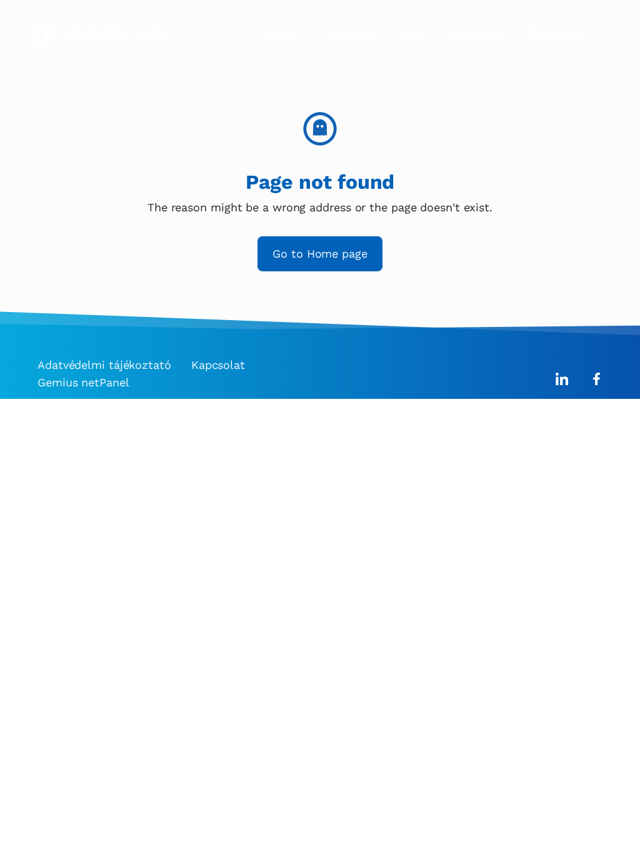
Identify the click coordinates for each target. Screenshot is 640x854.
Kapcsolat (475, 33)
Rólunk (279, 33)
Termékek (348, 33)
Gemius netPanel (83, 382)
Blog (411, 33)
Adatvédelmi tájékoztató (104, 364)
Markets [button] (563, 33)
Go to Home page (320, 253)
